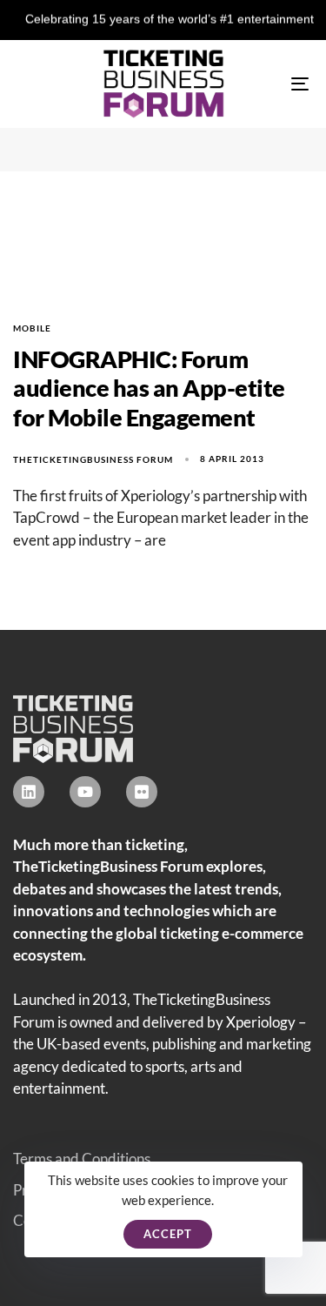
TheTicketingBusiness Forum (93, 459)
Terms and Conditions (81, 1158)
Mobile (32, 328)
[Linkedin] (28, 791)
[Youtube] (85, 791)
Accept (167, 1234)
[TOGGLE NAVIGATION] (260, 84)
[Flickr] (141, 791)
